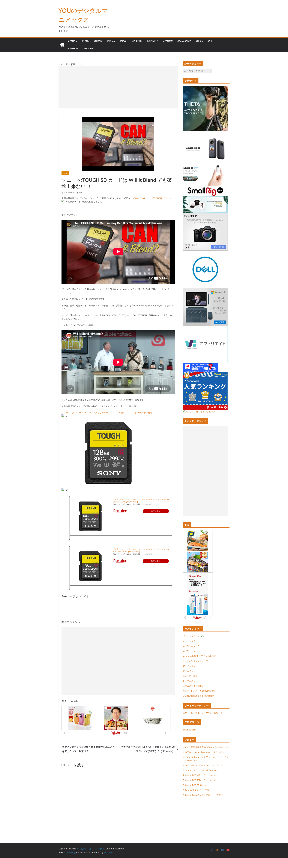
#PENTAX (168, 41)
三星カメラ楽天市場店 (193, 685)
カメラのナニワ (190, 675)
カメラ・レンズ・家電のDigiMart (198, 690)
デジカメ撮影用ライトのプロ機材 (198, 695)
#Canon (72, 41)
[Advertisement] (118, 87)
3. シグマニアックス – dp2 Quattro (199, 770)
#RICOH (124, 41)
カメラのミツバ (190, 651)
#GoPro (88, 48)
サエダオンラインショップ (195, 661)
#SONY (85, 41)
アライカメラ (189, 666)
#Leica (199, 41)
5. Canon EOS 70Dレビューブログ (199, 780)
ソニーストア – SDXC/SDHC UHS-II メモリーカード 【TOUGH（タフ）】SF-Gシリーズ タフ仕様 (107, 412)
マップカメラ (189, 641)
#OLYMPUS (152, 41)
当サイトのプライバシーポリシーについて (203, 712)
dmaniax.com (189, 729)
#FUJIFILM (137, 41)
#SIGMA (111, 41)
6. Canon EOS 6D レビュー (195, 785)
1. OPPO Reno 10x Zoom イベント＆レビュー (204, 752)
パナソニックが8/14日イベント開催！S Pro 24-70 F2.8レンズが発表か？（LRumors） (148, 749)
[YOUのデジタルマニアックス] (62, 44)
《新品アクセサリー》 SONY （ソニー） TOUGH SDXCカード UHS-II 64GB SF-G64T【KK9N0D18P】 (141, 500)
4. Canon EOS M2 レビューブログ (199, 775)
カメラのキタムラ (191, 646)
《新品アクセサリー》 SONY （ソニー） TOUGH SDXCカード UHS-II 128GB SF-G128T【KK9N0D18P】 (141, 550)
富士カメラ (188, 670)
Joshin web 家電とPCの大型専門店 (199, 656)
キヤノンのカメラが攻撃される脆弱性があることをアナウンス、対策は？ (88, 749)
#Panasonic (184, 41)
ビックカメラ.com (191, 636)
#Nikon (98, 41)
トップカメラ (190, 680)
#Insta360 (73, 48)
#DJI (210, 41)
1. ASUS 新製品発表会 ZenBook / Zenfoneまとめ (206, 747)
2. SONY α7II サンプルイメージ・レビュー (203, 765)
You (80, 192)
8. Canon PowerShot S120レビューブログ (203, 795)
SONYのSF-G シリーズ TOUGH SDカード (151, 198)
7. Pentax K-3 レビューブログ (197, 790)
